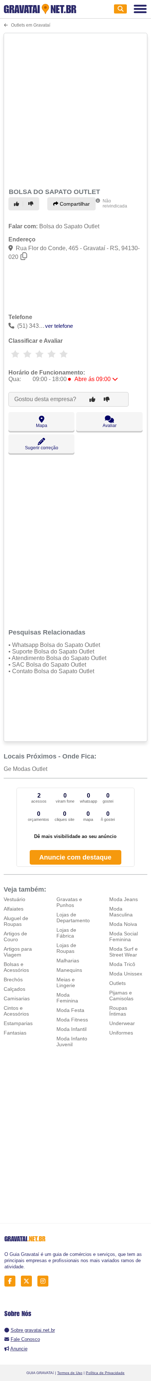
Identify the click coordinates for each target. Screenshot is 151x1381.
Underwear (122, 1023)
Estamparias (18, 1023)
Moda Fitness (72, 1020)
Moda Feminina (67, 998)
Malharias (67, 960)
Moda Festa (70, 1010)
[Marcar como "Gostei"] (17, 203)
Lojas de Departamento (73, 917)
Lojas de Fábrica (66, 933)
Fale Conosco (25, 1339)
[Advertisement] (75, 109)
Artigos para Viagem (18, 952)
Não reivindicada (115, 203)
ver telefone (59, 326)
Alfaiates (13, 909)
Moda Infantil (71, 1029)
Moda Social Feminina (123, 936)
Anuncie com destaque (75, 857)
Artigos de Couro (15, 936)
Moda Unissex (125, 974)
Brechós (13, 979)
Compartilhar (74, 204)
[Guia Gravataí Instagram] (44, 1281)
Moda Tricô (122, 964)
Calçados (14, 989)
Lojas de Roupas (66, 948)
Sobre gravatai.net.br (33, 1330)
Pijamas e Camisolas (121, 995)
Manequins (69, 970)
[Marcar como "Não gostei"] (32, 203)
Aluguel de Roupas (16, 921)
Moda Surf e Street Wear (123, 952)
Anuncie (18, 1348)
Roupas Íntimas (118, 1011)
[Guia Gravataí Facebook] (11, 1281)
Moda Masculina (121, 912)
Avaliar (110, 425)
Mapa (41, 425)
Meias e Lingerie (65, 982)
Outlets (117, 983)
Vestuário (14, 899)
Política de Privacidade (105, 1373)
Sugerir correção (41, 447)
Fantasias (15, 1033)
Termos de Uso (69, 1373)
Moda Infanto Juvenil (71, 1041)
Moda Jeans (123, 899)
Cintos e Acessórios (16, 1011)
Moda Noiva (123, 924)
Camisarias (17, 998)
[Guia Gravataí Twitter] (28, 1281)
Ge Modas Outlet (25, 769)
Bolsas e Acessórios (16, 967)
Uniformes (121, 1033)
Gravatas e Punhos (69, 902)
